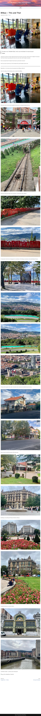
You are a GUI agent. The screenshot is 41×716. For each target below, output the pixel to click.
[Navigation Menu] (20, 8)
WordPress (24, 714)
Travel (9, 15)
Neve (16, 714)
